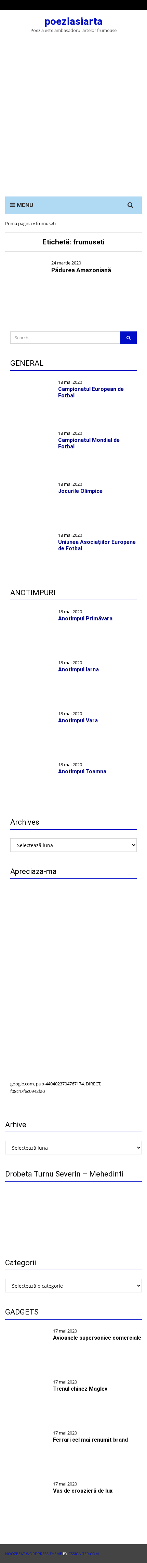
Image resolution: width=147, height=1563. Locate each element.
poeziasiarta (73, 21)
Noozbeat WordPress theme (33, 1553)
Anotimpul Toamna (82, 771)
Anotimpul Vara (78, 720)
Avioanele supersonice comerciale (97, 1338)
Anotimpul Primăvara (85, 618)
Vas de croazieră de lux (82, 1491)
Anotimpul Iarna (78, 669)
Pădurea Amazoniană (81, 270)
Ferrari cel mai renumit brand (90, 1440)
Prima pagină (18, 223)
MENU (24, 205)
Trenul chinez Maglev (80, 1389)
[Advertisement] (73, 120)
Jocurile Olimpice (80, 491)
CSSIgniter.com (83, 1553)
